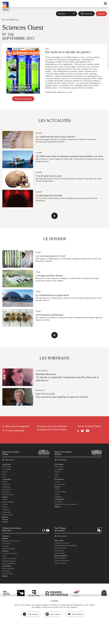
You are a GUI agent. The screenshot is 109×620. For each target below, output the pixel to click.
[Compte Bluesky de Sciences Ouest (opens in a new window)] (82, 431)
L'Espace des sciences (61, 543)
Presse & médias (7, 573)
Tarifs (4, 474)
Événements (6, 492)
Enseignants (6, 571)
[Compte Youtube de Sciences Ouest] (87, 431)
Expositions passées (8, 561)
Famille (4, 499)
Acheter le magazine (23, 99)
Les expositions (59, 484)
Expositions (6, 484)
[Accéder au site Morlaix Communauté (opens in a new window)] (76, 593)
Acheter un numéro (8, 548)
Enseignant (6, 510)
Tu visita (4, 522)
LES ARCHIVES (11, 20)
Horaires (5, 472)
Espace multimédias (8, 563)
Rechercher (88, 14)
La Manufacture (59, 499)
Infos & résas (6, 467)
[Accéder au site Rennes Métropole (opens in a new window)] (56, 593)
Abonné (5, 504)
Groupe (57, 494)
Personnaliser (77, 614)
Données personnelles (61, 560)
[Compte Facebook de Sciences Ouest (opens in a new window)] (78, 431)
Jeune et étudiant (7, 502)
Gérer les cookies (60, 563)
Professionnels (6, 566)
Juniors (4, 556)
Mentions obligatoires (60, 555)
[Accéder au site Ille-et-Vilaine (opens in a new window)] (34, 593)
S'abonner (101, 14)
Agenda (4, 482)
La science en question (9, 553)
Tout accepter (33, 614)
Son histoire (58, 502)
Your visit (5, 519)
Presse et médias (7, 515)
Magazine (5, 538)
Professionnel (6, 512)
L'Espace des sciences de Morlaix (65, 504)
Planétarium (6, 487)
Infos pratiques (6, 464)
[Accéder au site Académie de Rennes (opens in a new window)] (7, 594)
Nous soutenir (59, 551)
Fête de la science (8, 494)
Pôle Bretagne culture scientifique (65, 545)
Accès (4, 477)
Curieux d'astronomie (9, 558)
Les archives (6, 543)
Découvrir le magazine (17, 426)
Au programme (6, 479)
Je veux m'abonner (14, 430)
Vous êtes (5, 497)
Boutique (5, 576)
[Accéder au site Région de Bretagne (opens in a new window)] (20, 593)
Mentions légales (60, 558)
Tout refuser (55, 614)
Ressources (5, 551)
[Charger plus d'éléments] (54, 216)
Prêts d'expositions (8, 568)
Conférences (6, 489)
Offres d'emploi (59, 553)
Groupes (5, 507)
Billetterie (5, 517)
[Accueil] (5, 6)
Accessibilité (6, 469)
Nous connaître (59, 540)
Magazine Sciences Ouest (10, 541)
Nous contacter (9, 460)
